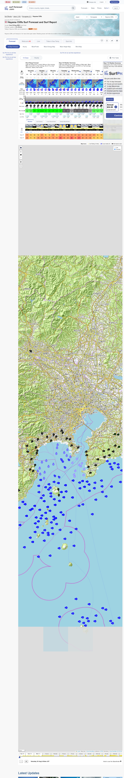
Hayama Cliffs (37, 16)
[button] (33, 468)
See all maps (22, 84)
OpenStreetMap (90, 751)
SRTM (101, 751)
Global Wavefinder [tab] (65, 121)
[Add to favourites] (102, 41)
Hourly (25, 47)
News (93, 8)
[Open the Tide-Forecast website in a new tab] (24, 2)
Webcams (25, 41)
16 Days (25, 58)
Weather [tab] (30, 121)
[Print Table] (117, 41)
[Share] (112, 41)
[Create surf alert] (107, 41)
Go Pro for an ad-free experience (9, 53)
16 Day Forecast (13, 47)
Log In (116, 8)
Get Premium (114, 2)
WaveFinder (35, 47)
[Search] (73, 8)
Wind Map (79, 47)
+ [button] (20, 152)
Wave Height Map (65, 47)
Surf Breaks (8, 16)
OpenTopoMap (113, 751)
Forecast (12, 41)
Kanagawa (26, 16)
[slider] (19, 757)
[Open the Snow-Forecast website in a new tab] (8, 2)
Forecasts (84, 8)
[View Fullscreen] (20, 166)
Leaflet (78, 751)
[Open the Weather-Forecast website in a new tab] (32, 2)
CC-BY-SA (119, 751)
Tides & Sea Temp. (52, 41)
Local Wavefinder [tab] (51, 121)
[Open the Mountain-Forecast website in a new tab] (16, 2)
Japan (17, 16)
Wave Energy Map (49, 47)
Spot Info (69, 41)
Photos (99, 8)
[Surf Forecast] (13, 8)
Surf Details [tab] (39, 121)
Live (38, 41)
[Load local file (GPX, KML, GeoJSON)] (20, 147)
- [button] (20, 158)
